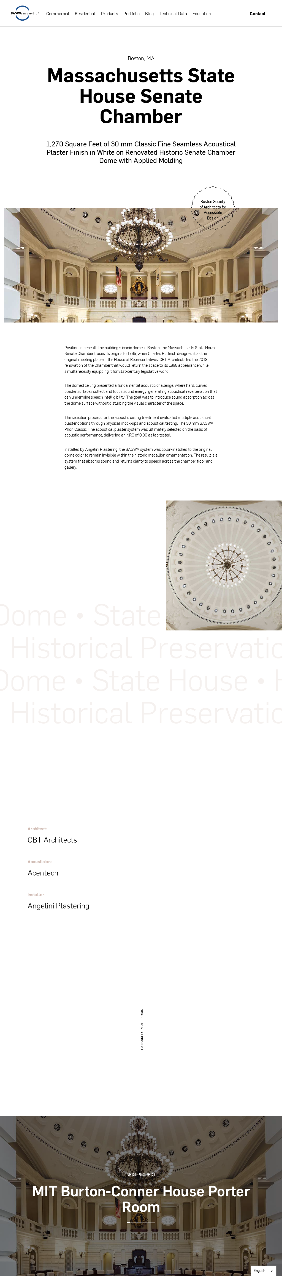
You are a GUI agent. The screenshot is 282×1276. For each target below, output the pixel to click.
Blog (149, 13)
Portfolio (131, 13)
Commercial (57, 13)
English (259, 1270)
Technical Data (173, 13)
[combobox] (263, 1271)
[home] (25, 13)
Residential (85, 13)
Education (201, 13)
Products (109, 13)
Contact (257, 13)
